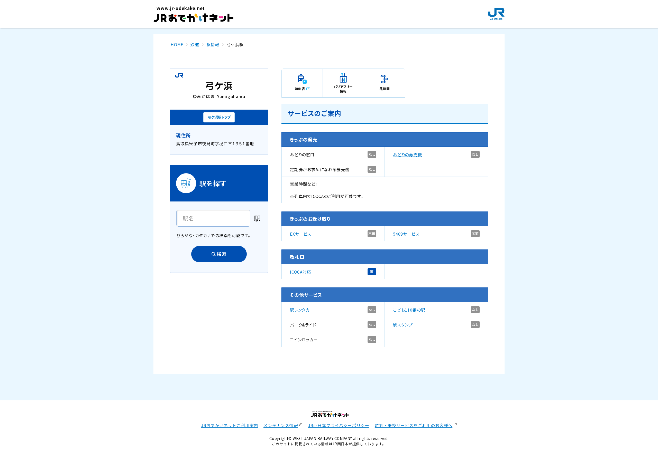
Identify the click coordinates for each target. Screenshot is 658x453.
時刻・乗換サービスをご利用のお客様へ (413, 425)
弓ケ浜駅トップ (219, 117)
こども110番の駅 (409, 310)
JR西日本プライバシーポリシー (338, 425)
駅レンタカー (302, 310)
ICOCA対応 (300, 272)
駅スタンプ (403, 325)
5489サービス (406, 234)
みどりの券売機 (407, 154)
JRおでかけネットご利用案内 (229, 425)
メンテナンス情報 (280, 425)
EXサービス (300, 234)
